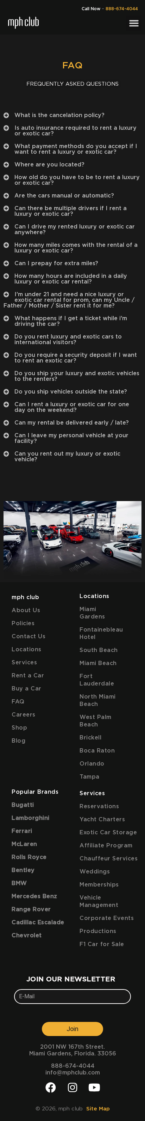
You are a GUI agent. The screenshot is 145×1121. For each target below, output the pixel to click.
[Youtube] (94, 1087)
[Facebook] (50, 1087)
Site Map (98, 1108)
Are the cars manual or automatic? (64, 196)
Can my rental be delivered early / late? (71, 423)
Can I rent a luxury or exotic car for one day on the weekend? (71, 407)
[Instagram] (72, 1087)
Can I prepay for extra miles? (56, 263)
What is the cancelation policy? (59, 115)
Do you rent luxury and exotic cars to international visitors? (68, 339)
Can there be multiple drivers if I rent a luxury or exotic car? (70, 211)
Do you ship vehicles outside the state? (70, 392)
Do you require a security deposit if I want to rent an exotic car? (75, 358)
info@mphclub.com (72, 1073)
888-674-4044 (122, 9)
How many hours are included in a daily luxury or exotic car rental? (70, 279)
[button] (133, 23)
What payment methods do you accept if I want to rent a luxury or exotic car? (75, 149)
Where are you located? (49, 164)
